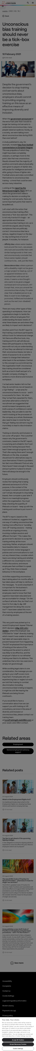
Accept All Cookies (18, 1040)
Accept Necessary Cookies (18, 1044)
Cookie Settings (18, 1048)
